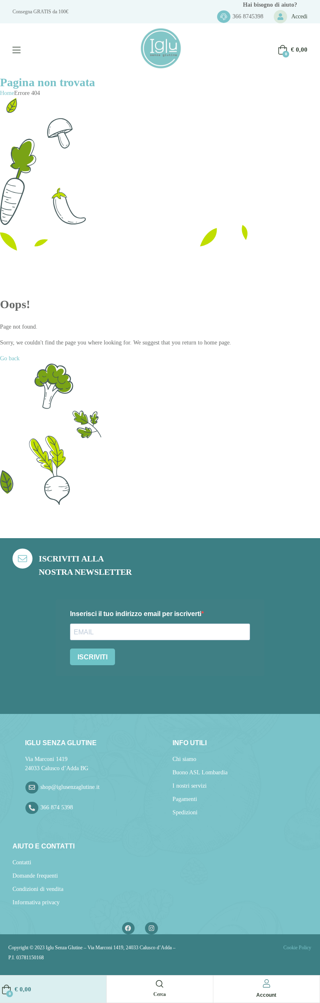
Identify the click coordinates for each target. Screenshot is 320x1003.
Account (266, 995)
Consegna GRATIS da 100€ (40, 12)
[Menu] (16, 50)
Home (7, 93)
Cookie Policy (296, 948)
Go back (10, 358)
